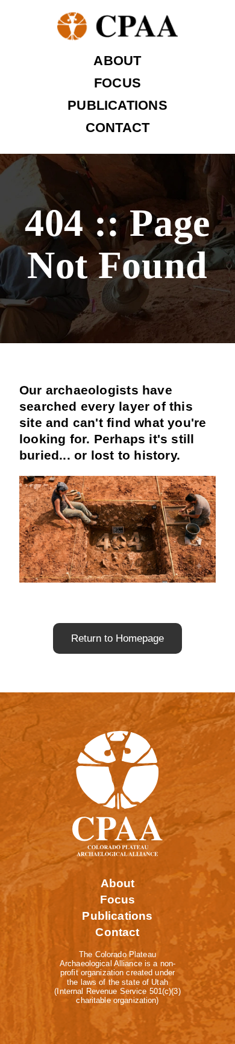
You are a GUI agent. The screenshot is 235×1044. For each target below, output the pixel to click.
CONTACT (118, 127)
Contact (117, 932)
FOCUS (117, 82)
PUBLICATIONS (117, 105)
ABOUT (117, 60)
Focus (118, 899)
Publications (117, 916)
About (118, 883)
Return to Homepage (117, 638)
